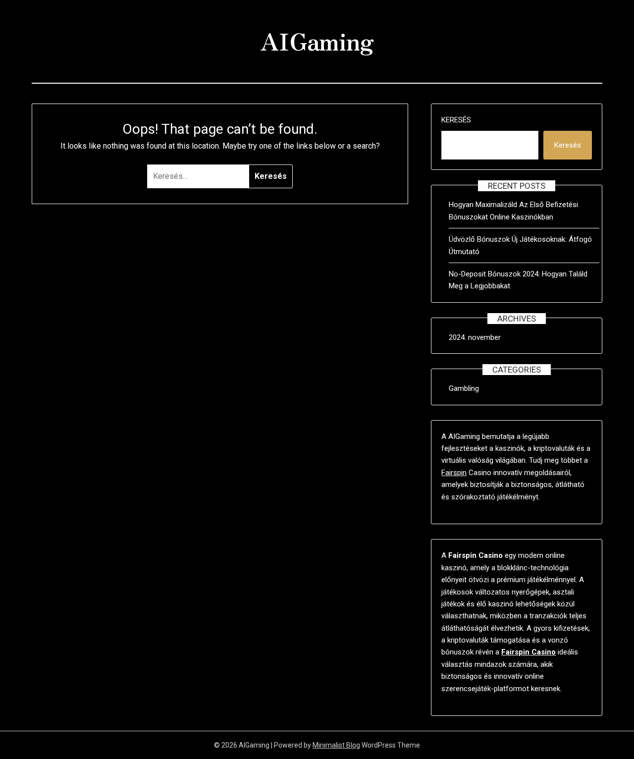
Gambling (464, 388)
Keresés (456, 119)
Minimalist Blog (336, 745)
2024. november (475, 337)
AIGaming (317, 40)
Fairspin (454, 472)
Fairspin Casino (528, 652)
